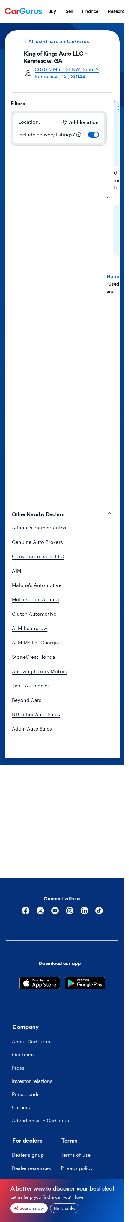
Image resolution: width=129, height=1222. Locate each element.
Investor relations (32, 1081)
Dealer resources (31, 1168)
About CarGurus (31, 1041)
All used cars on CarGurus (58, 41)
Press (18, 1068)
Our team (23, 1054)
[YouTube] (55, 913)
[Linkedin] (84, 913)
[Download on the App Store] (40, 984)
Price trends (26, 1094)
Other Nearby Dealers (38, 514)
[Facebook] (25, 913)
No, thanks (65, 1208)
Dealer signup (28, 1155)
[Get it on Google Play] (85, 984)
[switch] (93, 135)
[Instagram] (70, 913)
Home (114, 276)
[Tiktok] (99, 913)
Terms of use (76, 1155)
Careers (21, 1107)
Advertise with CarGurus (40, 1120)
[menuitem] (52, 11)
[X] (40, 913)
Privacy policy (77, 1168)
